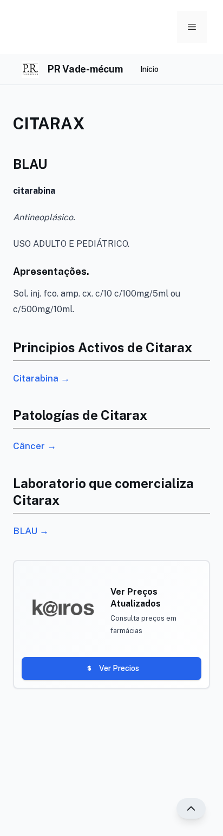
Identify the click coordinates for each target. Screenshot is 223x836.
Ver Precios (119, 668)
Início (149, 69)
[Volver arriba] (191, 808)
